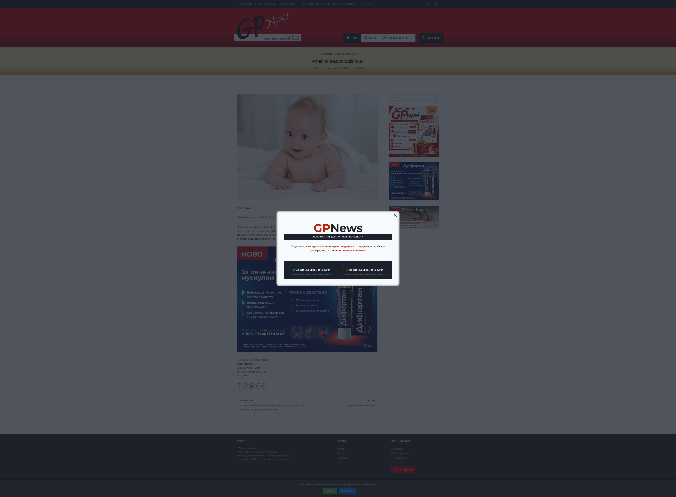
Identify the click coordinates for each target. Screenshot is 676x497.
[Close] (395, 215)
